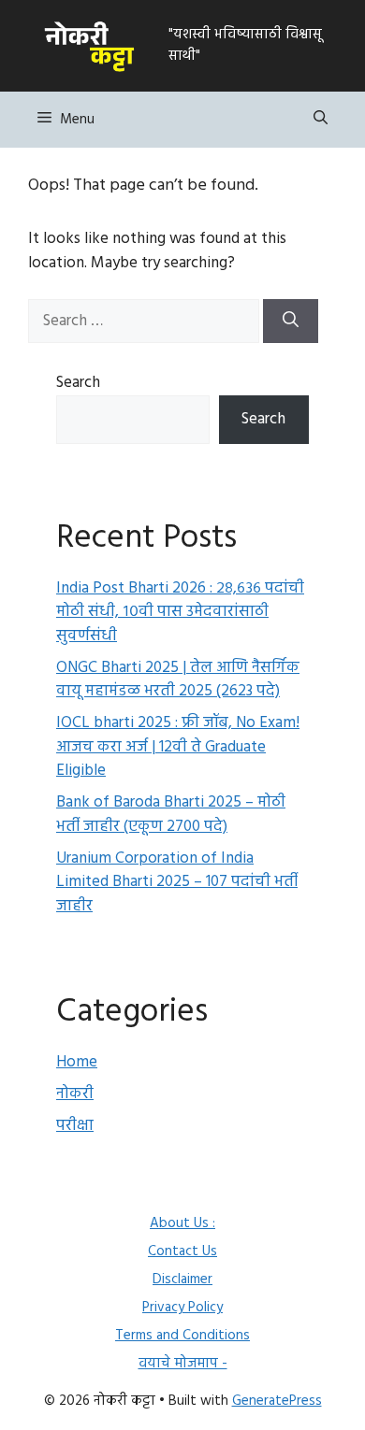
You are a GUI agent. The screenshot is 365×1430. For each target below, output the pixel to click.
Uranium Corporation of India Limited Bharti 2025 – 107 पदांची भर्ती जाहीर (177, 882)
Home (76, 1062)
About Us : (182, 1223)
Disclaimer (182, 1279)
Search (78, 382)
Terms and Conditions (182, 1335)
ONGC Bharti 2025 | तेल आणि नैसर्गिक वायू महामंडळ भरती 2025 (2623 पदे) (177, 680)
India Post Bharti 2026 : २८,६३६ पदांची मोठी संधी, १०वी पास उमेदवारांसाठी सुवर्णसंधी (180, 612)
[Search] (290, 321)
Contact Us (182, 1251)
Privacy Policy (182, 1307)
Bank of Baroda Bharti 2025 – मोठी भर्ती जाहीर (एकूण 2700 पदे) (170, 814)
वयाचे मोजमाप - (183, 1363)
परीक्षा (75, 1125)
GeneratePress (277, 1401)
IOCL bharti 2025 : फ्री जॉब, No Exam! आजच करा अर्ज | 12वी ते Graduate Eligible (177, 746)
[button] (320, 120)
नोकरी (75, 1094)
